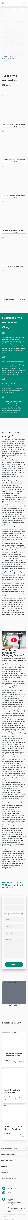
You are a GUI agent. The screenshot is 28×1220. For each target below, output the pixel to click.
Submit (14, 964)
